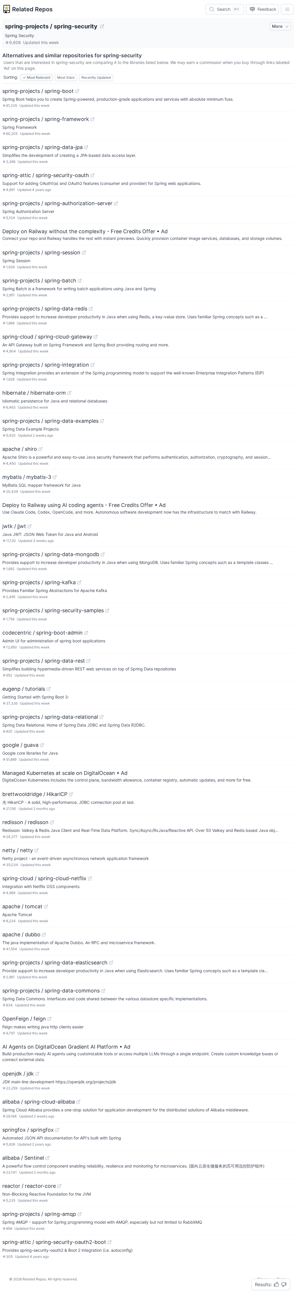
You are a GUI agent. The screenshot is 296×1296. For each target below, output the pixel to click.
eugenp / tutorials (23, 689)
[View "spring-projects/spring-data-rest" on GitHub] (88, 661)
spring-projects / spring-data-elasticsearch (55, 962)
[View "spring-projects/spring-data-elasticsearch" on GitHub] (111, 962)
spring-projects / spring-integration (45, 365)
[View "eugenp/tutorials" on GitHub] (48, 689)
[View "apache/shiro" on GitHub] (40, 449)
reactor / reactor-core (29, 1186)
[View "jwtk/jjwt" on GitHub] (29, 526)
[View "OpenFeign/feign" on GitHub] (49, 1018)
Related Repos (32, 9)
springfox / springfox (28, 1130)
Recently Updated (96, 77)
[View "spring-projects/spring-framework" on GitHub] (92, 119)
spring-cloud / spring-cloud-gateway (47, 337)
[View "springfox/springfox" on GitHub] (57, 1130)
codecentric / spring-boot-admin (42, 633)
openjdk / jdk (18, 1074)
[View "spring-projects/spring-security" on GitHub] (102, 26)
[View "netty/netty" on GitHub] (36, 850)
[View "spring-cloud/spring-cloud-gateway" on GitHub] (95, 336)
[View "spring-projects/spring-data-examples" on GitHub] (102, 421)
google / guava (20, 745)
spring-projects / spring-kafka (39, 582)
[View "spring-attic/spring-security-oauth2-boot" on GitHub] (109, 1242)
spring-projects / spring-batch (39, 280)
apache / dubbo (21, 934)
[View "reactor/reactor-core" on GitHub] (59, 1186)
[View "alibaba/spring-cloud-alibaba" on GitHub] (78, 1102)
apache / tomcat (22, 906)
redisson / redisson (25, 822)
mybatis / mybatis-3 (26, 477)
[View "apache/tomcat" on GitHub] (46, 906)
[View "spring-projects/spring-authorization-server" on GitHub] (116, 203)
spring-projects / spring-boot (38, 91)
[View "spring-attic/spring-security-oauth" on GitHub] (92, 175)
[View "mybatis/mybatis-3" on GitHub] (54, 477)
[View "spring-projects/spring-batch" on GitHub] (79, 280)
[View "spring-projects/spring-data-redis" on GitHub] (90, 308)
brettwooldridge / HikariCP (34, 794)
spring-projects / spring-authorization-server (57, 203)
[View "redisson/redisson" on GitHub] (52, 822)
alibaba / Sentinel (23, 1158)
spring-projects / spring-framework (45, 119)
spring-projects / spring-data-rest (43, 661)
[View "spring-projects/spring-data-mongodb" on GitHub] (102, 554)
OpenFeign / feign (24, 1019)
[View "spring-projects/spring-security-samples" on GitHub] (107, 610)
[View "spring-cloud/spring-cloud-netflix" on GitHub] (90, 878)
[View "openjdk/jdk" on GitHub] (37, 1073)
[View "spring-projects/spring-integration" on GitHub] (92, 365)
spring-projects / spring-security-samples (53, 610)
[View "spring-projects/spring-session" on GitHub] (84, 252)
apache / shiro (19, 449)
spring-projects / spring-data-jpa (42, 147)
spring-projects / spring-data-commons (51, 991)
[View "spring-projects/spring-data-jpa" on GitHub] (86, 147)
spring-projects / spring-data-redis (44, 309)
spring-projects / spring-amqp (39, 1214)
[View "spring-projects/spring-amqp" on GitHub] (79, 1214)
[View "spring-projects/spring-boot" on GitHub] (77, 91)
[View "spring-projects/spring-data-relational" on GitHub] (101, 717)
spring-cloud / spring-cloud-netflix (44, 878)
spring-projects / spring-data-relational (50, 717)
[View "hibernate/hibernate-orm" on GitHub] (69, 393)
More (277, 26)
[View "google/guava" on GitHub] (42, 745)
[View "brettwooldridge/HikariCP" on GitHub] (71, 794)
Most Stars (66, 77)
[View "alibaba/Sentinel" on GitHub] (47, 1158)
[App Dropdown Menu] (287, 9)
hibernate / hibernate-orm (34, 393)
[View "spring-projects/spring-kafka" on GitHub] (79, 582)
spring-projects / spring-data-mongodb (50, 554)
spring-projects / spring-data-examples (50, 421)
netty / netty (17, 850)
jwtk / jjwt (14, 526)
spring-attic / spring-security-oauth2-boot (54, 1242)
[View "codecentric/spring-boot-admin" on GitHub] (86, 632)
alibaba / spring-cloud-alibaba (38, 1102)
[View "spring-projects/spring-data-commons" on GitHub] (103, 990)
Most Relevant (36, 77)
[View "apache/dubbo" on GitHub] (44, 934)
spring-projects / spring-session (41, 252)
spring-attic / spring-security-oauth (45, 175)
